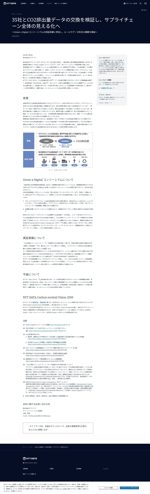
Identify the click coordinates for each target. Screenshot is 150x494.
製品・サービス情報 (60, 3)
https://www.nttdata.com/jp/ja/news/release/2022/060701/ (45, 356)
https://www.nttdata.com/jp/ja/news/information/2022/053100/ (46, 350)
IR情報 (32, 3)
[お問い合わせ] (145, 3)
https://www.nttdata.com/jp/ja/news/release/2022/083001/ (47, 339)
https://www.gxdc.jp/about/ (59, 325)
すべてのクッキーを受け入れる (129, 487)
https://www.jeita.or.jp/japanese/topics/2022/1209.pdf (46, 331)
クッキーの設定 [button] (62, 489)
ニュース (49, 3)
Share (144, 10)
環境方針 (35, 302)
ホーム (13, 14)
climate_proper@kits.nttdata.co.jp (39, 416)
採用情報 (41, 3)
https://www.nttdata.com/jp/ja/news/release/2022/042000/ (47, 344)
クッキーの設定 (108, 487)
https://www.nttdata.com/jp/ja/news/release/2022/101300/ (45, 361)
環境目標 (42, 302)
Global (31, 462)
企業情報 (23, 3)
